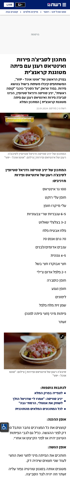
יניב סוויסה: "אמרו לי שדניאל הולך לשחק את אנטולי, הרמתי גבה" (38, 401)
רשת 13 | (61, 108)
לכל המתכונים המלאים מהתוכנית (39, 409)
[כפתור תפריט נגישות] (4, 427)
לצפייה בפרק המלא (48, 393)
